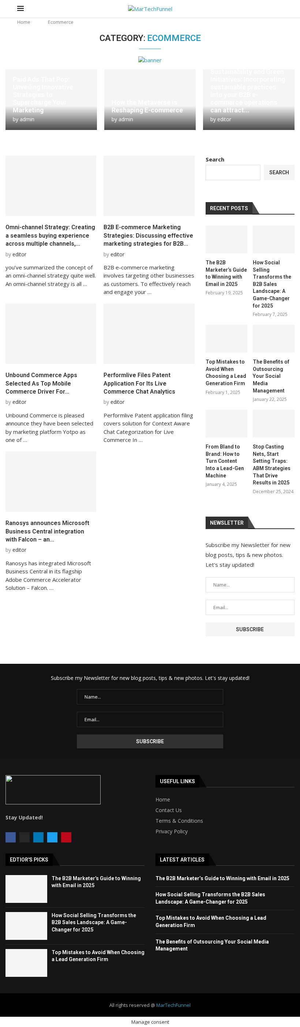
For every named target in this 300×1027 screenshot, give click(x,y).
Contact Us (168, 810)
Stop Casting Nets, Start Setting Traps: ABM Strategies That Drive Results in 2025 (271, 464)
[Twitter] (52, 837)
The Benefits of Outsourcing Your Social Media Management (271, 376)
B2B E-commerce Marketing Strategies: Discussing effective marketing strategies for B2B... (148, 235)
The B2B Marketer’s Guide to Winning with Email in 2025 (226, 273)
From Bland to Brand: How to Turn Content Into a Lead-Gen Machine (225, 461)
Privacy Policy (171, 831)
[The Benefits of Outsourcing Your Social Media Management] (274, 339)
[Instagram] (24, 837)
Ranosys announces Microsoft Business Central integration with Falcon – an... (47, 531)
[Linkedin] (38, 837)
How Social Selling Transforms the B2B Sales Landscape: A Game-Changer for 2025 (272, 284)
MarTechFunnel (173, 1005)
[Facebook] (10, 837)
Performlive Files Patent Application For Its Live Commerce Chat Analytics (139, 383)
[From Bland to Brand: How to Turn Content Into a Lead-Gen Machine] (226, 424)
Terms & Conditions (179, 820)
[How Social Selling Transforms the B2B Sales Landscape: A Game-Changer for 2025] (274, 239)
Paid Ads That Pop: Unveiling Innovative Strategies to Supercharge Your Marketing (43, 94)
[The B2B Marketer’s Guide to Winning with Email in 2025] (226, 239)
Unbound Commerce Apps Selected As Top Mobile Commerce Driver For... (41, 383)
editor (224, 119)
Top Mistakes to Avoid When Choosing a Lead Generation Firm (226, 372)
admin (27, 119)
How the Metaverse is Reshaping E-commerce (147, 106)
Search (215, 159)
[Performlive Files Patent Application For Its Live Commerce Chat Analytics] (149, 334)
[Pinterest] (66, 837)
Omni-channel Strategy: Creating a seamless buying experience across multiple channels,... (50, 235)
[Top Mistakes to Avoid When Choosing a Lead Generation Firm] (226, 339)
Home (23, 22)
